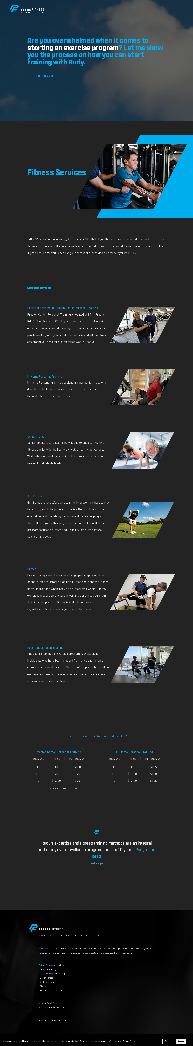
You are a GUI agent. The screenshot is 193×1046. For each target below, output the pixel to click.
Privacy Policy (43, 1020)
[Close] (189, 1041)
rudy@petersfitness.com (53, 1007)
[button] (181, 9)
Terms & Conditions (58, 1020)
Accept (181, 1041)
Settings (168, 1041)
